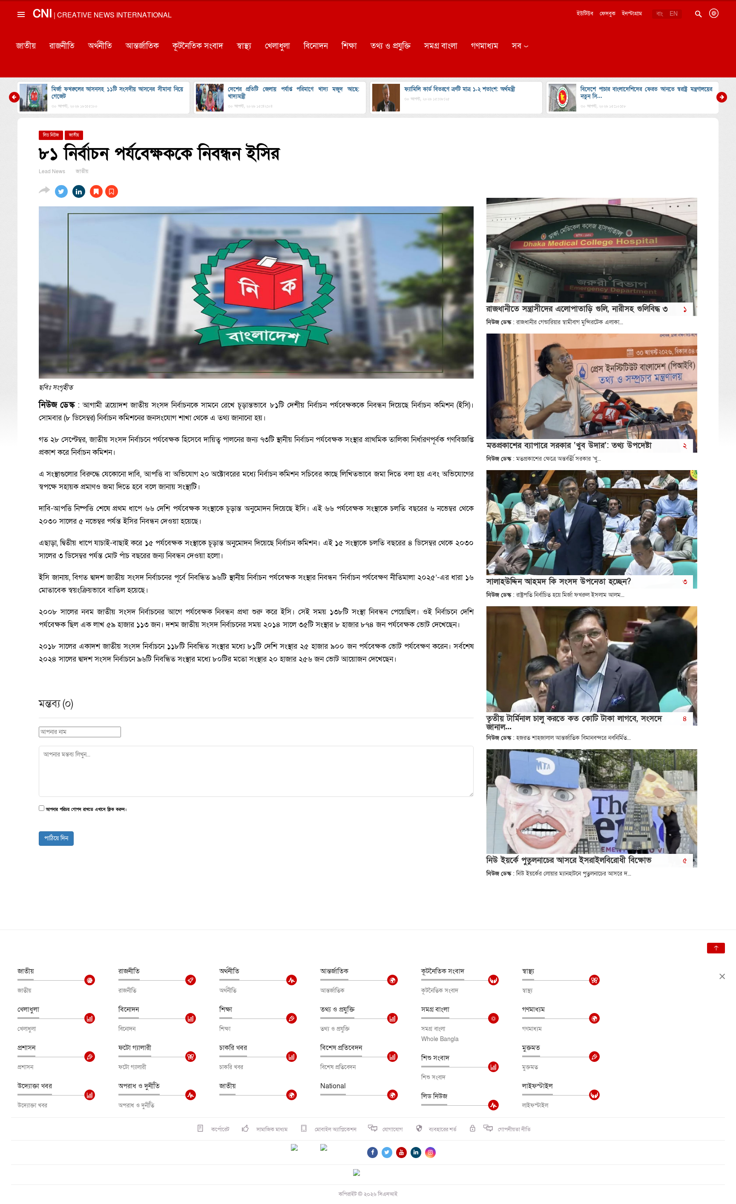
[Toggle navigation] (20, 33)
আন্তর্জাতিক (142, 46)
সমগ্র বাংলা (440, 46)
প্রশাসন (26, 1048)
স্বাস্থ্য (244, 46)
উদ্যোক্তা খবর (34, 1086)
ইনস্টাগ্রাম (632, 13)
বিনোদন (316, 46)
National (333, 1086)
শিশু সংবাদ (435, 1058)
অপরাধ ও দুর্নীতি (139, 1086)
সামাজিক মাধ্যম (271, 1129)
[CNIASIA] (361, 1173)
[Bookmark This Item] (104, 191)
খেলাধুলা (277, 46)
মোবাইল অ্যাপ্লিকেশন (334, 1129)
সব (516, 46)
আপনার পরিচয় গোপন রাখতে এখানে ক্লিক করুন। (86, 809)
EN (674, 14)
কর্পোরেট (219, 1129)
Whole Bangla (440, 1039)
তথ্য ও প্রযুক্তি (391, 46)
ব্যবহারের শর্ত (443, 1129)
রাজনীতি (62, 46)
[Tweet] (61, 191)
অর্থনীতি (100, 46)
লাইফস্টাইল (537, 1086)
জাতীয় (26, 46)
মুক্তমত (531, 1048)
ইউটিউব (585, 13)
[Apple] (336, 1152)
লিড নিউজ (434, 1096)
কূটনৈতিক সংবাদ (197, 46)
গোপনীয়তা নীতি (514, 1129)
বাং (659, 14)
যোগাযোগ (392, 1129)
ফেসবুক (607, 13)
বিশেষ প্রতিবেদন (341, 1048)
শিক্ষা (349, 46)
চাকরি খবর (233, 1048)
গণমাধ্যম (484, 46)
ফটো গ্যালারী (134, 1048)
